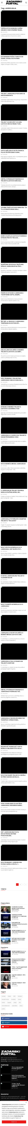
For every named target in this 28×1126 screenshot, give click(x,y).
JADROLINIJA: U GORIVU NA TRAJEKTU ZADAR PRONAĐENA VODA (13, 436)
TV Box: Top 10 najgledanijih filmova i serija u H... (18, 1085)
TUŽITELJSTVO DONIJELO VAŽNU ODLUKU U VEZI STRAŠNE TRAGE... (12, 29)
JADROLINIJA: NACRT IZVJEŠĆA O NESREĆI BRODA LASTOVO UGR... (12, 633)
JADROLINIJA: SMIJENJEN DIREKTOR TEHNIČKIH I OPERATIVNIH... (13, 719)
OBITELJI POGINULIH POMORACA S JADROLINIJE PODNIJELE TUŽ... (12, 690)
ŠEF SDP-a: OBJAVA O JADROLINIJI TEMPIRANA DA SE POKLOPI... (12, 322)
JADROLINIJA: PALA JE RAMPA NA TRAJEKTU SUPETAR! (12, 662)
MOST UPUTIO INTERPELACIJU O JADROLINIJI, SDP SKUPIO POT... (11, 548)
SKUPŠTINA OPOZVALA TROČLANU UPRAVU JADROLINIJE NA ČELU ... (12, 265)
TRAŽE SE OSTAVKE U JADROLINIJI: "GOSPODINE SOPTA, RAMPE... (12, 294)
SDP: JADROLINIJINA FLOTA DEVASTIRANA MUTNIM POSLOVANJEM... (10, 834)
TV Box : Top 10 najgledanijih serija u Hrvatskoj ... (19, 967)
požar (3, 1009)
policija (3, 996)
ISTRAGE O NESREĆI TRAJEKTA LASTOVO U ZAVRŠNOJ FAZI (11, 408)
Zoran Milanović (6, 1005)
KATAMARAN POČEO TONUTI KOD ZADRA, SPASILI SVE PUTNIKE (12, 57)
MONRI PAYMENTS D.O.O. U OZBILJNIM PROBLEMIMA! (19, 931)
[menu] (2, 2)
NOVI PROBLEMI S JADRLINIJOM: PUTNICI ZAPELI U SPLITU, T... (11, 863)
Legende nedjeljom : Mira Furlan (18, 975)
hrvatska (13, 999)
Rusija (9, 996)
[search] (26, 2)
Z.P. (12, 911)
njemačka (14, 1005)
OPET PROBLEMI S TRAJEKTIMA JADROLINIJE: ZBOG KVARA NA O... (12, 379)
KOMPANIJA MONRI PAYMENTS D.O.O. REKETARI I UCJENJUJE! (19, 916)
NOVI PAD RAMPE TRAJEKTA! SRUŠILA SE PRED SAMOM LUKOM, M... (13, 776)
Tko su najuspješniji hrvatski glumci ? (17, 1067)
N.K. (12, 970)
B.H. (12, 978)
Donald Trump (5, 999)
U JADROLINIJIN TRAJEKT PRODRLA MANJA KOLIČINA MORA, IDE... (12, 491)
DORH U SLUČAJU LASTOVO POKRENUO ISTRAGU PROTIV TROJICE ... (14, 237)
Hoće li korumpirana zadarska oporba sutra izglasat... (19, 1077)
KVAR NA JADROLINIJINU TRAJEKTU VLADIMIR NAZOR (12, 577)
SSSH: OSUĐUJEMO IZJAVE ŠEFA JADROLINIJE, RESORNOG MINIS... (12, 804)
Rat (20, 1002)
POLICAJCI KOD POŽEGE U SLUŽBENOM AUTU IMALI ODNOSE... (18, 960)
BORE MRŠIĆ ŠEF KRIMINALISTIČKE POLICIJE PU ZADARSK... (19, 924)
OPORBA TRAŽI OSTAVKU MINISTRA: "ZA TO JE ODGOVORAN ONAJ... (14, 208)
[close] (26, 1102)
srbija (15, 1002)
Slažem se (14, 1122)
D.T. (2, 60)
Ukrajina (20, 996)
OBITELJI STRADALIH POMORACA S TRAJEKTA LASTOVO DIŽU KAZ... (12, 180)
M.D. (2, 32)
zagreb (9, 1002)
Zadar (3, 1002)
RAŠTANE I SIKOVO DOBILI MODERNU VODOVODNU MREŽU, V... (18, 940)
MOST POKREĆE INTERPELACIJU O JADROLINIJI (12, 605)
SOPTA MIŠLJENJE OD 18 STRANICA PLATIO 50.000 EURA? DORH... (12, 151)
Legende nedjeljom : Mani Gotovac (19, 983)
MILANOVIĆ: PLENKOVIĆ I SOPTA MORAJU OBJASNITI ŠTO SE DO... (11, 747)
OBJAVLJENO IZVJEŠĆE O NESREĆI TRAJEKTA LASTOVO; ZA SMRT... (12, 351)
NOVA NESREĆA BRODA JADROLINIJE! (13, 464)
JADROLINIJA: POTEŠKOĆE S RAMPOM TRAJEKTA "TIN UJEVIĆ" (13, 520)
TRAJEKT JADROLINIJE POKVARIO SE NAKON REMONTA (13, 94)
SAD (14, 996)
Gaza (21, 1005)
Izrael (19, 999)
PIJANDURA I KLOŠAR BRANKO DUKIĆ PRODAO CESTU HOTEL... (18, 908)
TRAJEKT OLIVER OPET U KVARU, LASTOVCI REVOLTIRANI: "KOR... (11, 123)
